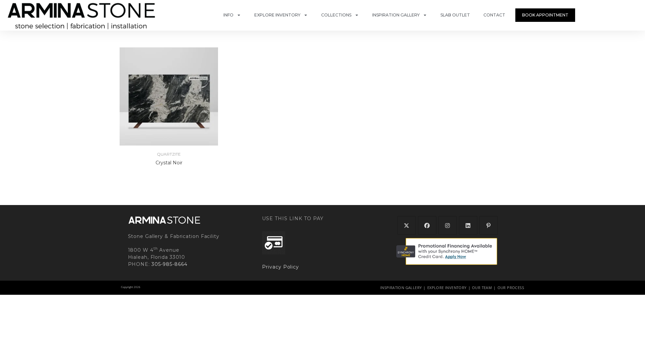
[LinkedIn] (468, 225)
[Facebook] (427, 225)
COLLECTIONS (336, 14)
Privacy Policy (280, 267)
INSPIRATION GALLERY (396, 14)
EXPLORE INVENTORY (277, 14)
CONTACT (494, 14)
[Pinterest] (488, 225)
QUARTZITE (169, 154)
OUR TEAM (482, 287)
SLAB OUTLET (455, 14)
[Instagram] (447, 225)
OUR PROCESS (511, 287)
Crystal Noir (169, 163)
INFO (228, 14)
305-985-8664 (169, 264)
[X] (406, 225)
